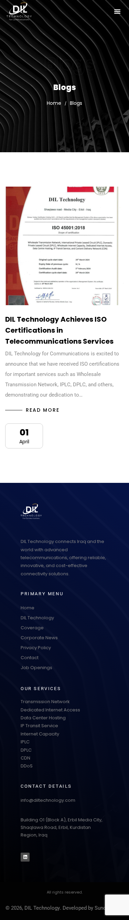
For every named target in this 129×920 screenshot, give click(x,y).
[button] (117, 11)
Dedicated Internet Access (50, 710)
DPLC (26, 750)
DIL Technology (37, 617)
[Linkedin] (25, 857)
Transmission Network (45, 701)
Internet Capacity (40, 734)
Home (27, 608)
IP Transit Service (39, 725)
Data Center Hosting (43, 717)
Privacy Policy (36, 647)
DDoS (27, 766)
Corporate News (39, 637)
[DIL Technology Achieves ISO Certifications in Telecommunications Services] (64, 246)
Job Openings (36, 667)
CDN (25, 758)
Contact (30, 657)
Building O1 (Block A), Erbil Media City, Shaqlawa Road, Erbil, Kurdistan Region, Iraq (62, 827)
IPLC (25, 742)
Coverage (32, 627)
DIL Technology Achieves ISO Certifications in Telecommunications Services (59, 330)
